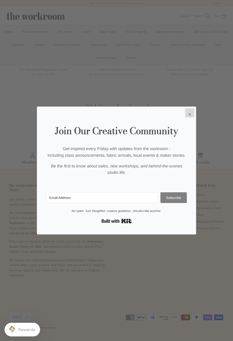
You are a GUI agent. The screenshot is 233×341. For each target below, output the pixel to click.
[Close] (189, 112)
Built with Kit (116, 221)
